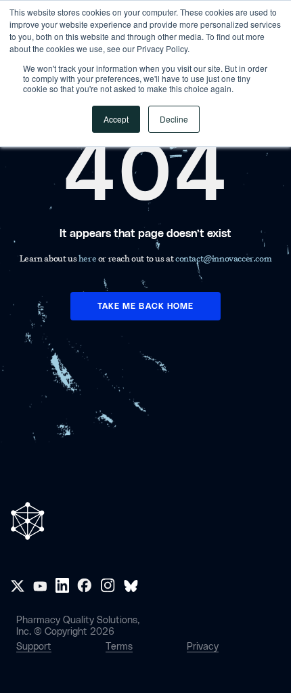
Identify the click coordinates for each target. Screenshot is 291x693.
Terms (119, 647)
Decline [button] (174, 119)
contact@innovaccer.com (223, 257)
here (88, 257)
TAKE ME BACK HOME (145, 306)
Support (33, 647)
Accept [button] (116, 119)
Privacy (203, 647)
